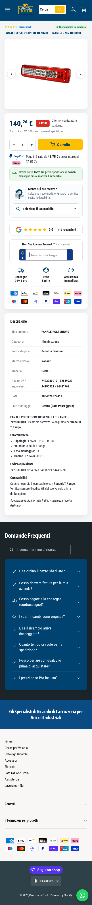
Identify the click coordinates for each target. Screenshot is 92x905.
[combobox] (52, 9)
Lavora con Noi (14, 786)
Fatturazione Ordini (17, 773)
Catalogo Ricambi (16, 754)
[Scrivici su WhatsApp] (82, 895)
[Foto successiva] (80, 74)
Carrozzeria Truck (38, 895)
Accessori (11, 760)
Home (9, 742)
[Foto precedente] (11, 74)
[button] (7, 9)
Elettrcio (10, 767)
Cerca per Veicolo (16, 748)
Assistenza (12, 779)
